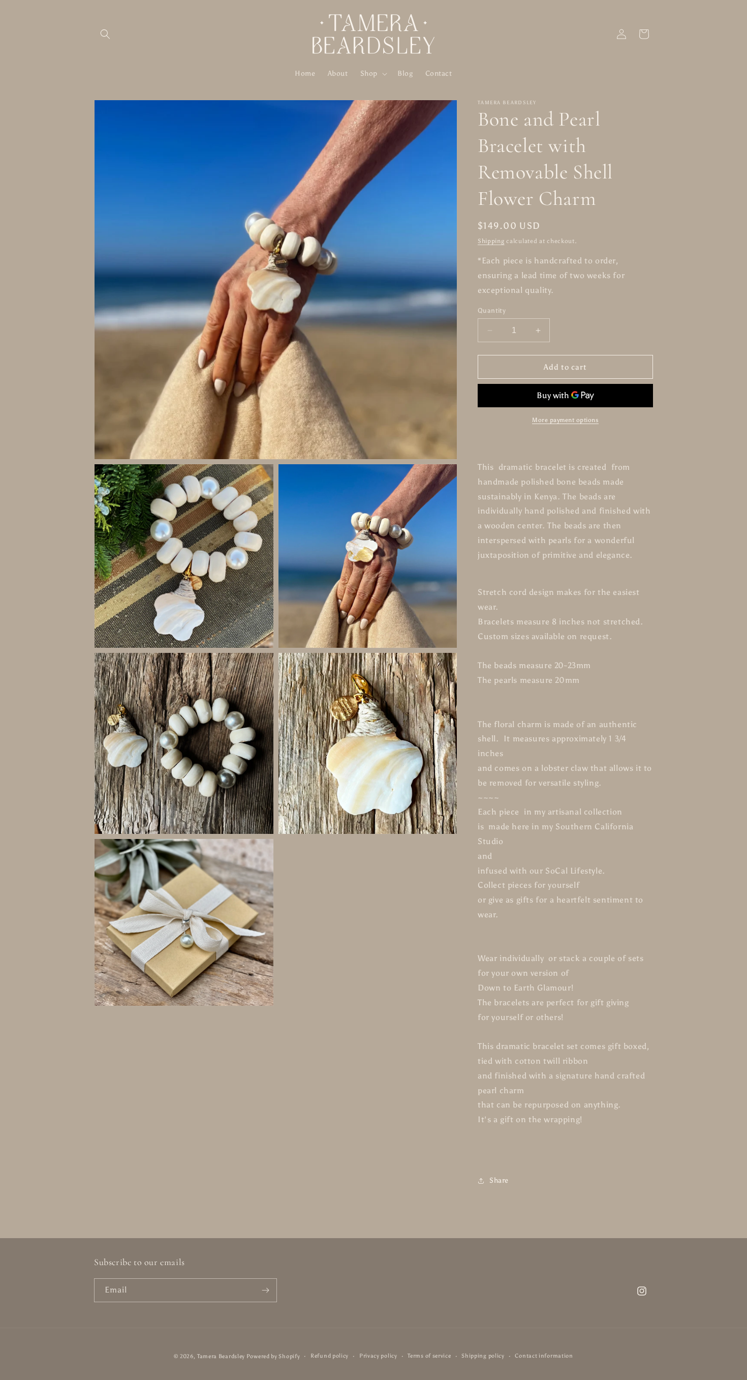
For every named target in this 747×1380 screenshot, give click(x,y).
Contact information (544, 1356)
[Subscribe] (265, 1290)
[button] (105, 34)
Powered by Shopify (273, 1356)
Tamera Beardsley (221, 1356)
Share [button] (499, 1180)
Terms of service (429, 1356)
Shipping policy (483, 1356)
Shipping (491, 241)
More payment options (565, 420)
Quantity (492, 310)
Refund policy (329, 1356)
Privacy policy (378, 1356)
